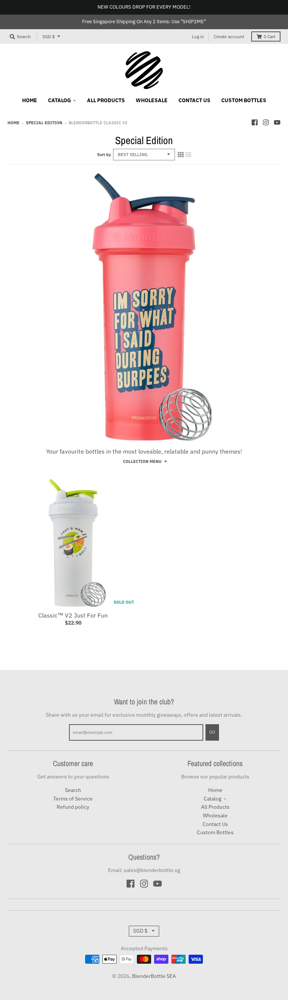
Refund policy (73, 807)
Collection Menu (142, 461)
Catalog (212, 798)
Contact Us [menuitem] (194, 100)
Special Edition (44, 122)
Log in (198, 36)
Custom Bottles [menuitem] (243, 100)
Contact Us (215, 824)
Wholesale (215, 815)
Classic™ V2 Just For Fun (73, 615)
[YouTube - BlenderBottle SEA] (277, 122)
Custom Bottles (215, 832)
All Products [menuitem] (106, 100)
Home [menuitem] (29, 100)
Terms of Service (73, 798)
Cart (269, 36)
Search (73, 790)
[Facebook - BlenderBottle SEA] (254, 122)
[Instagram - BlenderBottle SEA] (265, 122)
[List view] (188, 154)
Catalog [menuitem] (59, 100)
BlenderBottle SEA (154, 976)
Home (14, 122)
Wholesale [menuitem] (152, 100)
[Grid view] (181, 154)
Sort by (104, 154)
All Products (215, 807)
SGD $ (48, 36)
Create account (229, 36)
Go (212, 732)
